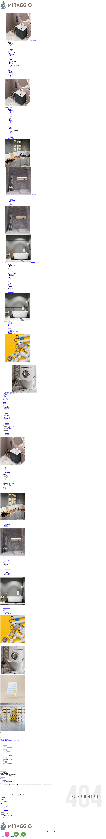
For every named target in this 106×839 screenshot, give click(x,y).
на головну (2, 797)
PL (3, 818)
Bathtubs (4, 402)
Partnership (6, 801)
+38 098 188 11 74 (4, 735)
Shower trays (5, 400)
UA (3, 817)
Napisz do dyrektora (4, 773)
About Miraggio (6, 644)
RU (3, 819)
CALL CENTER (3, 736)
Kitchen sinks (5, 399)
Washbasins (5, 398)
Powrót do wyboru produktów (6, 776)
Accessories (5, 403)
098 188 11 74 (3, 771)
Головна (4, 780)
